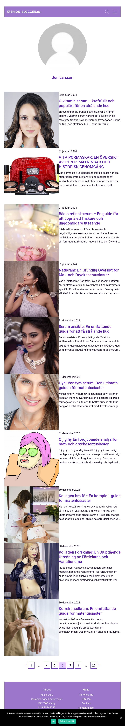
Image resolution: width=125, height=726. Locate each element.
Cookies (86, 703)
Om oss (86, 699)
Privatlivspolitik (67, 721)
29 (93, 665)
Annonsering (86, 694)
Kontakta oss (86, 707)
